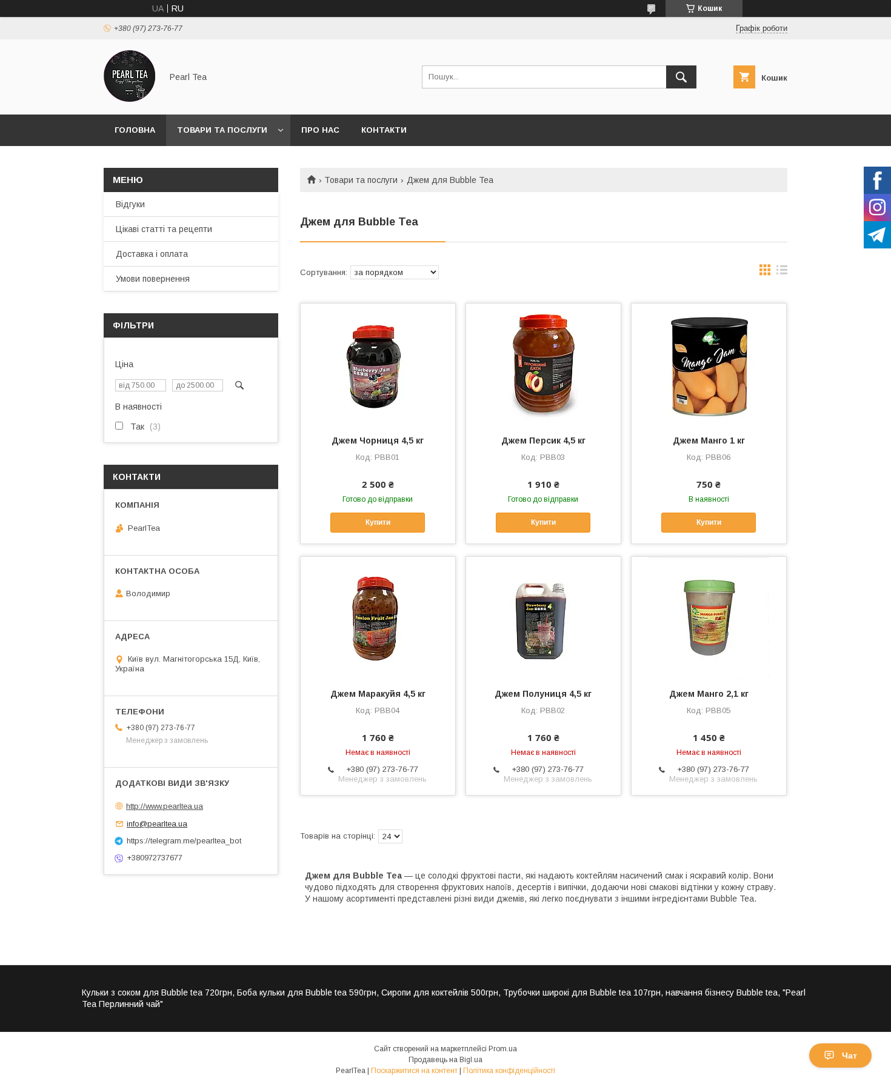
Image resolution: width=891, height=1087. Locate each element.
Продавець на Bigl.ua (445, 1059)
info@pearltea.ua (157, 823)
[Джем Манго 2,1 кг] (709, 617)
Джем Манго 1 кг (709, 440)
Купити (377, 522)
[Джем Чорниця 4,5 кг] (378, 364)
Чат (849, 1055)
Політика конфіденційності (509, 1070)
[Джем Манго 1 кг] (709, 364)
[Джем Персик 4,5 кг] (543, 364)
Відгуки (130, 204)
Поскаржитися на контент (414, 1070)
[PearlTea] (129, 99)
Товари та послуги (222, 130)
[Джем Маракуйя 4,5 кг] (378, 617)
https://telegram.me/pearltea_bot (184, 840)
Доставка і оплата (152, 254)
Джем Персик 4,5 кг (543, 440)
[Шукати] (681, 76)
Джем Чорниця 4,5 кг (378, 440)
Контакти (384, 130)
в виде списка (781, 272)
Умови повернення (153, 279)
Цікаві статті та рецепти (164, 229)
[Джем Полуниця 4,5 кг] (543, 617)
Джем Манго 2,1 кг (709, 694)
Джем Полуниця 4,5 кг (543, 694)
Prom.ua (503, 1049)
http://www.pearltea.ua (164, 806)
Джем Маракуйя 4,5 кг (377, 694)
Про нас (320, 130)
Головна (135, 130)
